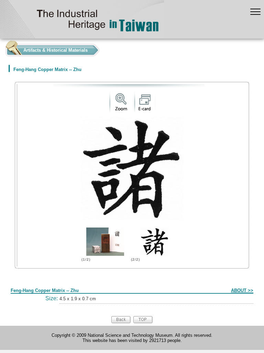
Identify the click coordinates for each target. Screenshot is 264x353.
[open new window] (121, 110)
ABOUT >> (242, 290)
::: (2, 48)
